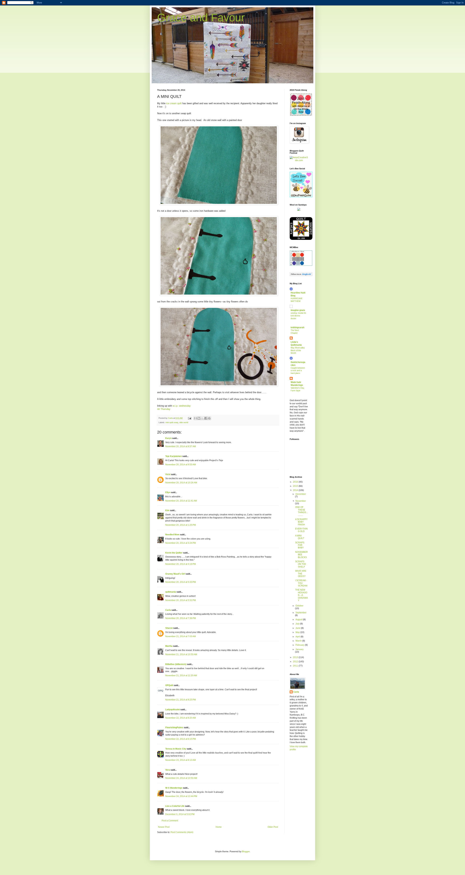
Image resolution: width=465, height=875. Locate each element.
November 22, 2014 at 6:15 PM (180, 739)
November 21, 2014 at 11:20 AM (181, 675)
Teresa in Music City (175, 749)
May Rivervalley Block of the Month (298, 350)
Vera (167, 770)
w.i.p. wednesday (182, 405)
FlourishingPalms (174, 727)
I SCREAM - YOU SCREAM (301, 583)
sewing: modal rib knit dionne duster (298, 315)
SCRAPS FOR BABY (299, 545)
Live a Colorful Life (175, 806)
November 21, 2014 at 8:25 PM (180, 699)
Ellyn (167, 492)
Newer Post (163, 827)
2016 (296, 482)
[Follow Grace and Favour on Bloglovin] (301, 275)
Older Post (273, 827)
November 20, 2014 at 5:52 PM (180, 600)
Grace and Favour (201, 17)
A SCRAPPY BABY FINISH (301, 522)
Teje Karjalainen (173, 456)
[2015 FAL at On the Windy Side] (301, 115)
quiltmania (170, 592)
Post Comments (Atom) (182, 832)
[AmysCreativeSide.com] (299, 160)
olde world (183, 422)
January (300, 649)
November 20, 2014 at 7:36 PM (180, 618)
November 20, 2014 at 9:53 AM (180, 464)
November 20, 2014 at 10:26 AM (181, 482)
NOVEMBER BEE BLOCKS (301, 555)
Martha (169, 646)
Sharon (169, 628)
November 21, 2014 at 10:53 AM (181, 654)
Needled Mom (172, 534)
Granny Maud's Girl (175, 574)
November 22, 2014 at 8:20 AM (180, 718)
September (301, 612)
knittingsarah (297, 327)
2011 (296, 665)
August (299, 619)
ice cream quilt (174, 103)
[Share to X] (202, 418)
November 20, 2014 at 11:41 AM (181, 501)
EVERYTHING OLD (301, 530)
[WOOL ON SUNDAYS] (298, 210)
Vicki (167, 474)
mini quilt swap (171, 422)
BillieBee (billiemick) (175, 664)
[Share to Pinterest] (209, 418)
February (300, 645)
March (299, 641)
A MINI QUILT (299, 537)
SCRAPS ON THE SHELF (300, 564)
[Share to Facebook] (206, 418)
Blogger (246, 851)
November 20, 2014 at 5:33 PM (180, 582)
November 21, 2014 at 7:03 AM (180, 636)
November (301, 501)
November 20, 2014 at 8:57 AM (180, 446)
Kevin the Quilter (174, 553)
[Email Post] (189, 418)
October (299, 605)
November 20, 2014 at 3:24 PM (180, 543)
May (298, 632)
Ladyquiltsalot (172, 709)
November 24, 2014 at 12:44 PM (181, 796)
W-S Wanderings (173, 788)
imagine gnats (298, 310)
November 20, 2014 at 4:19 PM (180, 564)
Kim (167, 510)
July (298, 623)
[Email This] (195, 418)
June (298, 628)
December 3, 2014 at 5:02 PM (180, 814)
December (301, 494)
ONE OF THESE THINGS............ (301, 511)
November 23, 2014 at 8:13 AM (180, 760)
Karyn (168, 438)
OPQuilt (169, 685)
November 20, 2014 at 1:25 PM (180, 525)
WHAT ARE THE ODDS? (300, 574)
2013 (296, 657)
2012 (296, 661)
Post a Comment (170, 820)
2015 (296, 486)
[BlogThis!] (199, 418)
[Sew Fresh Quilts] (301, 196)
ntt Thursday (163, 409)
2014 (296, 490)
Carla (168, 610)
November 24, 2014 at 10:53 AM (181, 778)
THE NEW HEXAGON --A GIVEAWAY (301, 595)
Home (219, 827)
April (298, 636)
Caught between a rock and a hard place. (298, 370)
